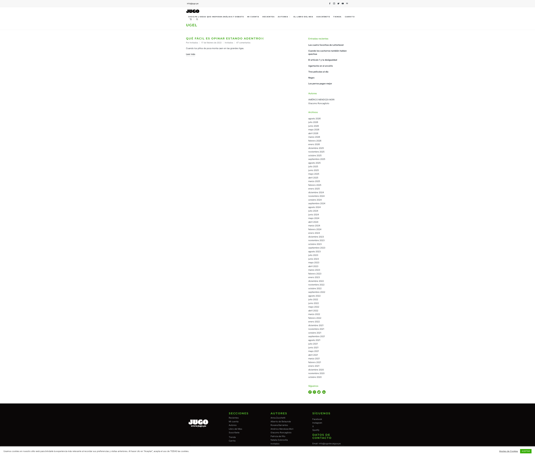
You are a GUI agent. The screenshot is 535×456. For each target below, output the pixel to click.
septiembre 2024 (316, 203)
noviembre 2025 (316, 151)
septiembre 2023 (316, 247)
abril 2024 (313, 222)
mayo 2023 (313, 262)
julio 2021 (313, 343)
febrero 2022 (314, 318)
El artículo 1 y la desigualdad (322, 60)
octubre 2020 (315, 377)
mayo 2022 (313, 306)
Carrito (232, 440)
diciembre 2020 (316, 369)
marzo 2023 (314, 270)
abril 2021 (313, 355)
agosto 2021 (314, 340)
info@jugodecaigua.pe (330, 443)
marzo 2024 (314, 225)
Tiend (231, 437)
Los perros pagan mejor (320, 83)
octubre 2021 (314, 332)
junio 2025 (313, 170)
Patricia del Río (278, 436)
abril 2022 (313, 310)
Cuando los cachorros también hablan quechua (327, 52)
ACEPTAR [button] (526, 451)
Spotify (315, 430)
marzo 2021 (314, 358)
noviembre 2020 (316, 373)
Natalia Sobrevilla (279, 440)
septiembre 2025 (316, 159)
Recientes (234, 417)
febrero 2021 (314, 362)
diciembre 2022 (316, 281)
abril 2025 (313, 177)
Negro (311, 77)
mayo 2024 (313, 218)
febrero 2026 (314, 140)
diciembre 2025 (316, 148)
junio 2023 (313, 259)
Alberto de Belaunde (281, 421)
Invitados (229, 42)
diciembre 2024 (316, 192)
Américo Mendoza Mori (282, 429)
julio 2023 (313, 255)
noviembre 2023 (316, 240)
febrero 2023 (314, 273)
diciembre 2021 (316, 325)
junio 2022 (313, 303)
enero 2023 (314, 277)
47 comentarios (243, 42)
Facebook (317, 419)
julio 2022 (313, 299)
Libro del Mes (235, 429)
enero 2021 (313, 366)
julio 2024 (313, 210)
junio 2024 (313, 214)
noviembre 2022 (316, 284)
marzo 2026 (314, 137)
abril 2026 (313, 133)
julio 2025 (313, 166)
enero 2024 (314, 233)
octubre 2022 (315, 288)
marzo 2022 (314, 314)
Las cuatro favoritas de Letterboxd (325, 45)
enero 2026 (314, 144)
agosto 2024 (314, 207)
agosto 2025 (314, 163)
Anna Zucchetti (278, 417)
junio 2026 (313, 126)
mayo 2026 (313, 129)
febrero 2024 (314, 229)
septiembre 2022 (316, 292)
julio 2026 (313, 122)
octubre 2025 (315, 155)
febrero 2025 (314, 185)
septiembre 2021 (316, 336)
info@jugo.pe (193, 3)
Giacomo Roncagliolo (318, 103)
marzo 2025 (314, 181)
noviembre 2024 (316, 196)
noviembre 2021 (316, 329)
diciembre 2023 (316, 236)
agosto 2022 (314, 295)
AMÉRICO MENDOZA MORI (321, 99)
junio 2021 (313, 347)
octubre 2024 (315, 199)
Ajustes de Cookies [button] (508, 451)
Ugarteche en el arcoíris (320, 66)
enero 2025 (314, 188)
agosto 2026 (314, 118)
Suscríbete (234, 432)
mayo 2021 (313, 351)
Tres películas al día (318, 71)
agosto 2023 (314, 251)
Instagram (317, 422)
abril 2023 (313, 266)
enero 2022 (314, 321)
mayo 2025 (313, 174)
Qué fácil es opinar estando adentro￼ (225, 38)
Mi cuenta (233, 421)
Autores (233, 425)
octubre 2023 (315, 244)
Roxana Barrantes (279, 425)
